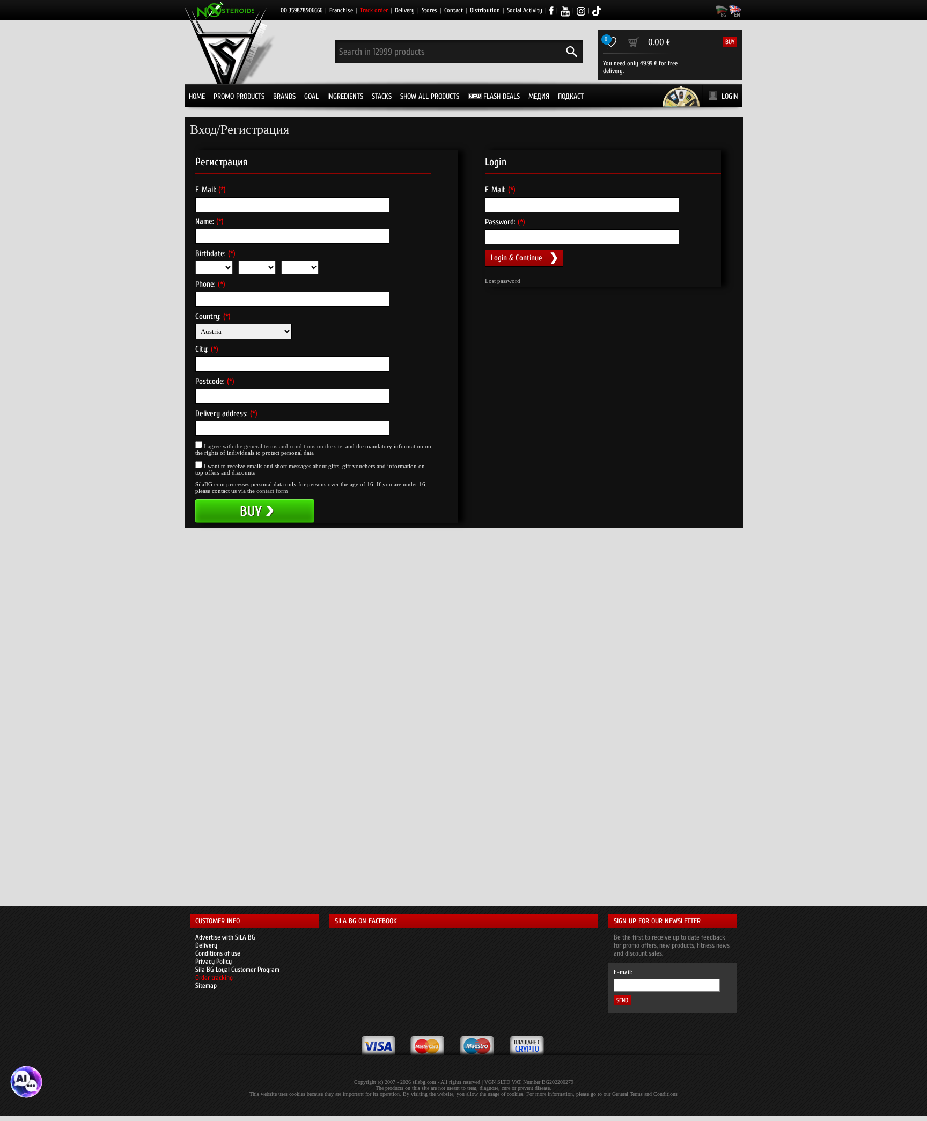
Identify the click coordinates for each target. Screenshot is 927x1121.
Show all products (429, 96)
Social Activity (524, 10)
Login (730, 96)
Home (197, 96)
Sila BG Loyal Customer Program (237, 969)
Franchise (341, 10)
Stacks (382, 96)
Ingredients (345, 96)
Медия (538, 96)
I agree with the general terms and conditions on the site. (274, 446)
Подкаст (571, 96)
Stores (429, 10)
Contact (453, 10)
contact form (272, 490)
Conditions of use (217, 953)
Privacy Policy (213, 961)
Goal (311, 96)
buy (729, 42)
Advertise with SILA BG (225, 937)
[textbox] (292, 364)
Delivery (405, 10)
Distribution (485, 10)
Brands (284, 96)
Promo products (239, 96)
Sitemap (206, 985)
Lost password (502, 281)
